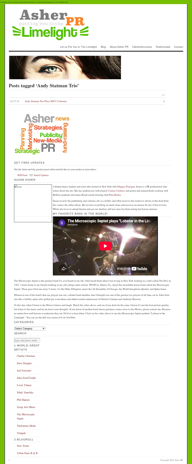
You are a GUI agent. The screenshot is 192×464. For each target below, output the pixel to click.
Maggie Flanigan (126, 186)
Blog (103, 46)
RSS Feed (22, 175)
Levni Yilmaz (24, 385)
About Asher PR (119, 46)
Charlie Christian (26, 356)
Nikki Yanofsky (25, 392)
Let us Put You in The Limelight (78, 46)
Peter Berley (115, 194)
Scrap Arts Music (26, 407)
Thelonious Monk (26, 425)
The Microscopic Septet (26, 416)
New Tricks (23, 446)
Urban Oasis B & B (27, 453)
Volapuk (21, 433)
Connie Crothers (116, 190)
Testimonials (163, 46)
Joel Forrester (24, 370)
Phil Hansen (23, 399)
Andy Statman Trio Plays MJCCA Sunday (87, 101)
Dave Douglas (24, 363)
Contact (178, 46)
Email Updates (41, 175)
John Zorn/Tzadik (26, 378)
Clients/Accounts (142, 46)
